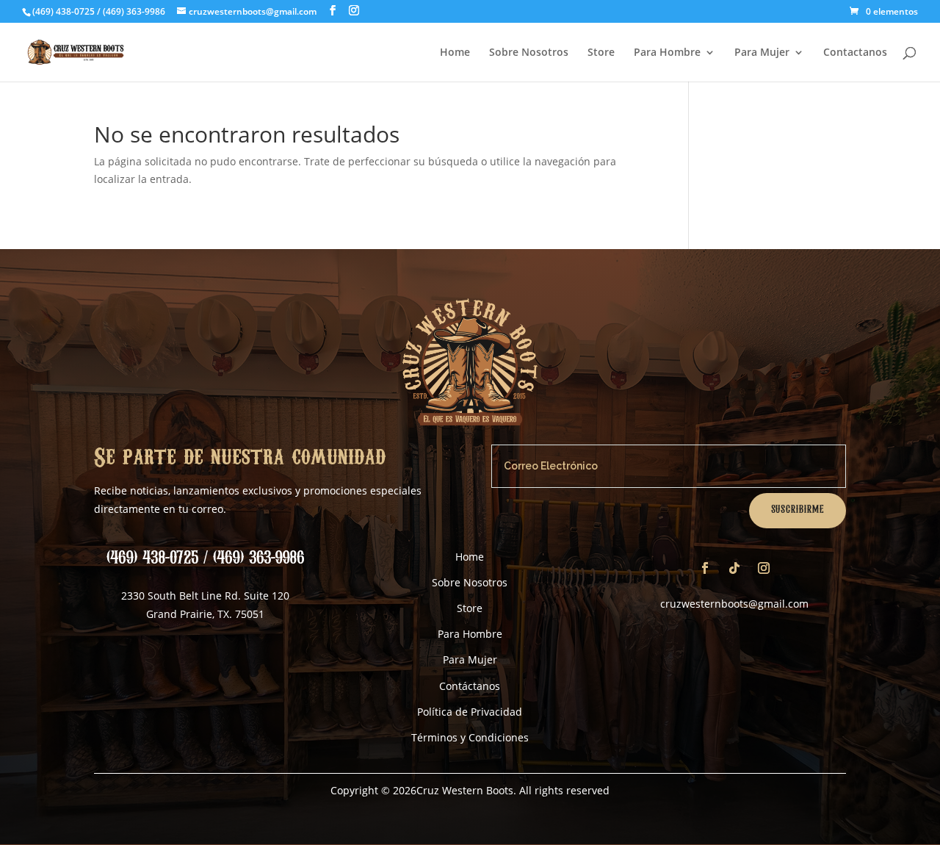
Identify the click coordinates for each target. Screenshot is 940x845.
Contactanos (855, 53)
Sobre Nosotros (528, 53)
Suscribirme (797, 510)
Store (601, 53)
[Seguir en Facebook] (705, 568)
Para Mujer (761, 53)
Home (455, 53)
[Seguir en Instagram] (764, 568)
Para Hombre (667, 53)
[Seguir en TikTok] (734, 568)
